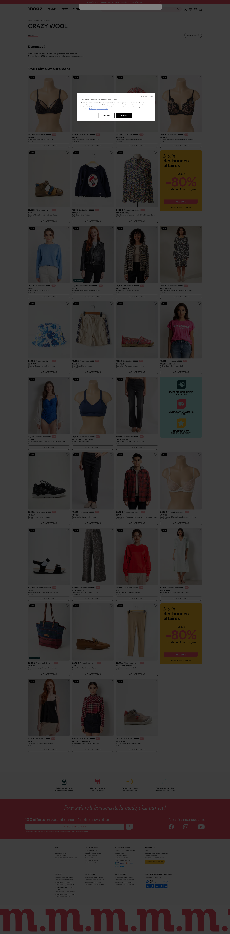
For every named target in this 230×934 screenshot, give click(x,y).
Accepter (124, 115)
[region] (116, 107)
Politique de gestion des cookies (98, 109)
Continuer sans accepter (145, 96)
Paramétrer (106, 115)
